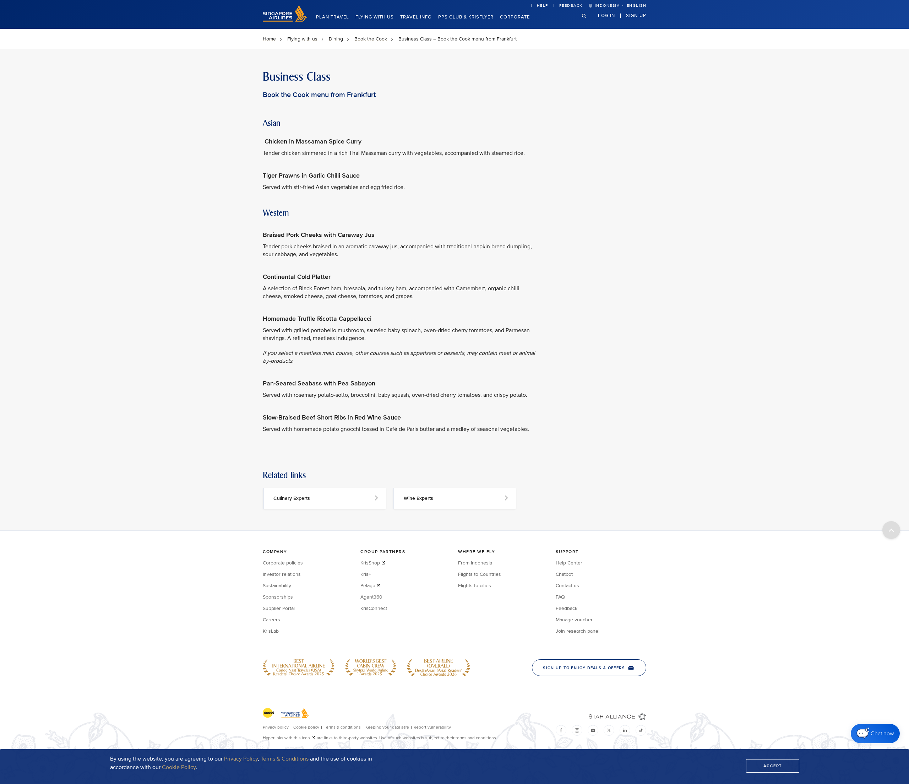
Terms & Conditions (285, 758)
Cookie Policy (179, 767)
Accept (772, 766)
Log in (606, 15)
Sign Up (636, 15)
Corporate (515, 17)
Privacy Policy (241, 758)
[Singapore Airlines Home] (285, 20)
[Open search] (588, 21)
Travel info (416, 17)
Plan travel (332, 17)
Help (542, 5)
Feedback (571, 5)
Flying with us (374, 17)
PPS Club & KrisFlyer (466, 17)
